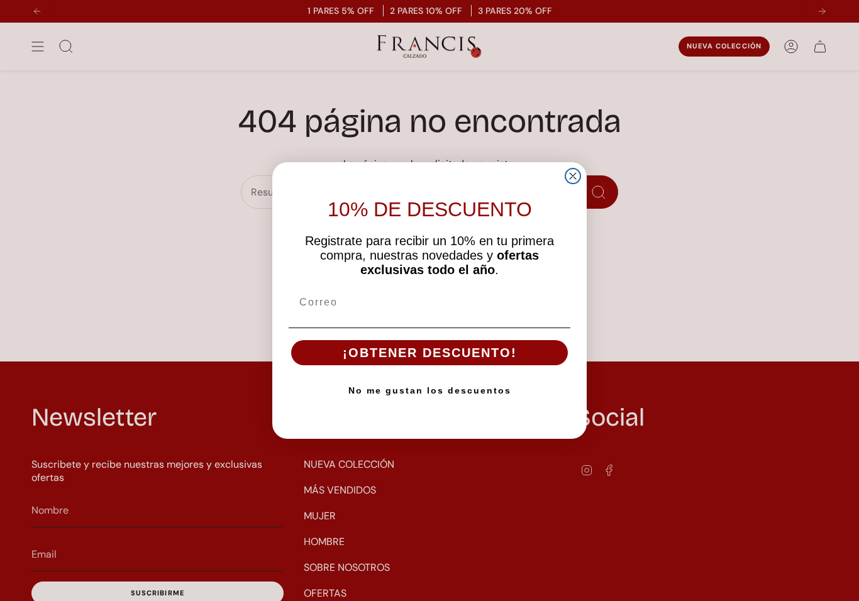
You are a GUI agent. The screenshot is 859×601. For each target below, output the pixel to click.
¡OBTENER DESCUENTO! (430, 353)
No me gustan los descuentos (429, 390)
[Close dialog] (572, 176)
